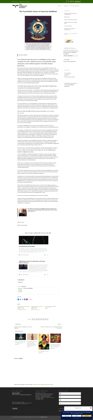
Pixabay (22, 222)
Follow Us (66, 64)
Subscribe (66, 59)
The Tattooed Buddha (28, 288)
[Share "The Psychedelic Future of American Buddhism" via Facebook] (32, 319)
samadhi (36, 186)
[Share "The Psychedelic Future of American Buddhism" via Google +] (37, 319)
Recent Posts (23, 286)
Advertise (66, 75)
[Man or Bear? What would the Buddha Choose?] (20, 337)
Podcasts (66, 5)
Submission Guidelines (24, 1)
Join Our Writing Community (69, 76)
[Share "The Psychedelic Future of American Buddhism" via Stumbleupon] (45, 319)
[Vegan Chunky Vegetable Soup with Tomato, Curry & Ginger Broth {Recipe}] (55, 338)
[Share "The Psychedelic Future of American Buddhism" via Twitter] (35, 319)
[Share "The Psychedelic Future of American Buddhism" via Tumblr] (39, 319)
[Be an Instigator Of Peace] (44, 342)
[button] (90, 407)
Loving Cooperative (43, 417)
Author (19, 286)
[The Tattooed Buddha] (20, 293)
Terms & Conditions (15, 393)
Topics (59, 5)
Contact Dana (66, 74)
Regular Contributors (63, 410)
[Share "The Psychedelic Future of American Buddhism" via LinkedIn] (43, 319)
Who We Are (15, 1)
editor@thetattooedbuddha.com (25, 394)
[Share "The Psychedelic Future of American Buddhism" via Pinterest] (41, 319)
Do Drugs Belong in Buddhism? (50, 306)
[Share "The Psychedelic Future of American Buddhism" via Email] (47, 319)
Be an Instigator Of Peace (44, 351)
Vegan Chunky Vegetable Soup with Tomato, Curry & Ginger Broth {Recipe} (55, 345)
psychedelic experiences (53, 69)
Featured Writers (74, 5)
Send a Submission (67, 73)
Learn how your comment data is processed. (43, 384)
